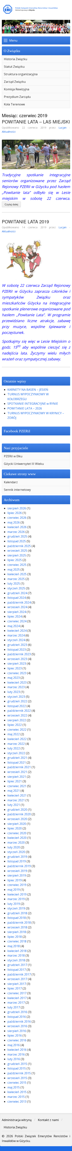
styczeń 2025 (16, 588)
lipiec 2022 (14, 725)
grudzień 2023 (17, 645)
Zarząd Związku (15, 82)
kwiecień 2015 (17, 1092)
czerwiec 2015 (16, 1083)
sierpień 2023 (16, 663)
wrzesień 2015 (17, 1078)
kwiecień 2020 (17, 838)
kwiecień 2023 (17, 682)
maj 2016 (13, 1045)
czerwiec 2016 (16, 1040)
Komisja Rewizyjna (16, 89)
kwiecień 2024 (17, 631)
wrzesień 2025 (17, 551)
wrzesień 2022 (17, 715)
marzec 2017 (16, 1003)
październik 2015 (19, 1073)
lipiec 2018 (14, 937)
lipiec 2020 (14, 828)
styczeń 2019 (16, 908)
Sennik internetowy (17, 490)
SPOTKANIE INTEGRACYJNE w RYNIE (32, 404)
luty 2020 (13, 847)
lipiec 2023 (14, 668)
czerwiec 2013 (16, 1101)
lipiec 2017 (14, 988)
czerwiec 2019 (16, 885)
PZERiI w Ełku (13, 456)
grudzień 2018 (17, 913)
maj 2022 (13, 734)
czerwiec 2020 (16, 833)
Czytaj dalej (11, 204)
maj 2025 (13, 569)
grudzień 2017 (17, 965)
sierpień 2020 (16, 824)
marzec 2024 (16, 635)
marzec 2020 (16, 842)
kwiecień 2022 (17, 739)
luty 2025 (13, 583)
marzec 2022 (16, 744)
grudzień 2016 (17, 1012)
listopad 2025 (16, 541)
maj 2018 (13, 946)
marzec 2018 (16, 955)
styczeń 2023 (16, 697)
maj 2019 (13, 890)
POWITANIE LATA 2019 (25, 221)
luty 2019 (13, 904)
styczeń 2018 (16, 960)
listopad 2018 (16, 918)
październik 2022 (19, 711)
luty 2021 (13, 805)
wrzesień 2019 (17, 871)
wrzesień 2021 (17, 772)
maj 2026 (13, 522)
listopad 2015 (16, 1068)
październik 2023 (19, 654)
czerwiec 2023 (16, 673)
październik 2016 (19, 1021)
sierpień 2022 (16, 720)
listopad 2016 (16, 1017)
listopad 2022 (16, 706)
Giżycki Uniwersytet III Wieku (24, 464)
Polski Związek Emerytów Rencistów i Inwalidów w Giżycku (36, 9)
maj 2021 (13, 791)
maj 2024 (13, 626)
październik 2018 (19, 923)
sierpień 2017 (16, 984)
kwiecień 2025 (17, 574)
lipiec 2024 (14, 616)
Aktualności (9, 131)
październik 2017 (19, 974)
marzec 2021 (16, 800)
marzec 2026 (16, 532)
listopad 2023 (16, 650)
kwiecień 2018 (17, 951)
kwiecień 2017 (17, 998)
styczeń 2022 (16, 753)
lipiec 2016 (14, 1035)
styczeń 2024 (16, 640)
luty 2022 (13, 748)
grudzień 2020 (17, 810)
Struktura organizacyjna (20, 74)
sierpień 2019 (16, 875)
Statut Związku (14, 67)
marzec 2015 (16, 1097)
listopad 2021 (16, 762)
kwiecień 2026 (17, 527)
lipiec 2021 (14, 781)
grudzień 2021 (17, 758)
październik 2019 (19, 866)
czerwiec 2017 (16, 993)
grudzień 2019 (17, 857)
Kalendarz (11, 482)
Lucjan (62, 127)
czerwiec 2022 (16, 730)
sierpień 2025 (16, 555)
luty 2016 (13, 1059)
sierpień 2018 (16, 932)
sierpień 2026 (16, 508)
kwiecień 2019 (17, 894)
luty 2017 (13, 1007)
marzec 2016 (16, 1054)
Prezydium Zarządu (17, 97)
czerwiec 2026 (16, 518)
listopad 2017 (16, 970)
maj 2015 (13, 1087)
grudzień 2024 (17, 593)
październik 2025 (19, 546)
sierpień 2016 (16, 1031)
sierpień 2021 (16, 777)
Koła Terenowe (14, 104)
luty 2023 (13, 692)
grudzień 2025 (17, 536)
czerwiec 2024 (16, 621)
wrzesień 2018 (17, 927)
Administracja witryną (17, 1120)
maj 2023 (13, 678)
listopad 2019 (16, 861)
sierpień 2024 (16, 612)
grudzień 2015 (17, 1064)
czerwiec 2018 (16, 941)
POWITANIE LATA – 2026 (24, 408)
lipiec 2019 (14, 880)
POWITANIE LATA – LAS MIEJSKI (36, 121)
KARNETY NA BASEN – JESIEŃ (27, 390)
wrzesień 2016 (17, 1026)
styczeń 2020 (16, 852)
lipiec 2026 (14, 513)
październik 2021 (19, 767)
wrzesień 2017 (17, 979)
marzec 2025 (16, 579)
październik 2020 (19, 814)
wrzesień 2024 (17, 607)
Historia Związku (15, 59)
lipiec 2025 (14, 560)
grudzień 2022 (17, 701)
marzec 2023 (16, 687)
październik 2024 (19, 602)
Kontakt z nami (48, 1120)
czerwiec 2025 (16, 565)
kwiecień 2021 (17, 795)
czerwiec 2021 (16, 786)
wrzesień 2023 (17, 659)
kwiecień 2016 (17, 1050)
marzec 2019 (16, 899)
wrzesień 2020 (17, 819)
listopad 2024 (16, 598)
